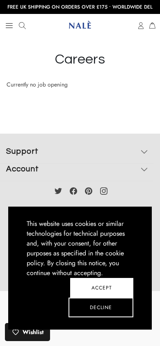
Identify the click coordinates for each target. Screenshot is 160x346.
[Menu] (9, 26)
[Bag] (152, 25)
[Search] (22, 26)
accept (101, 287)
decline (101, 307)
